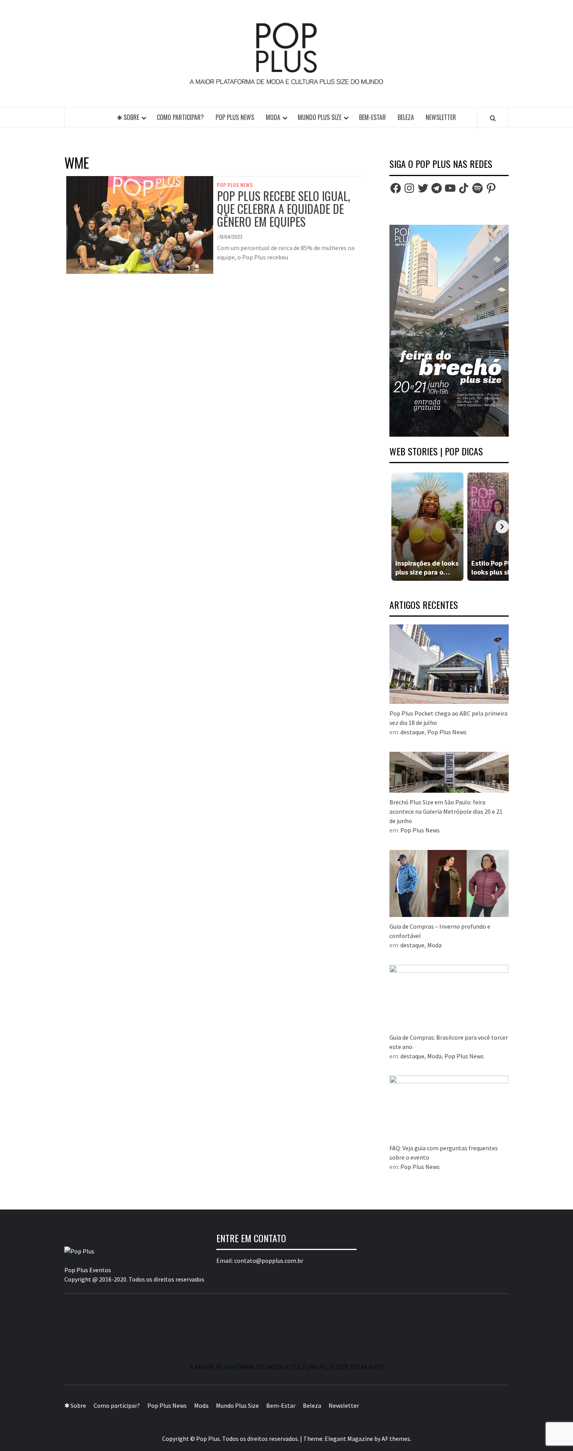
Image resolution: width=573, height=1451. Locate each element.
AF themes (396, 1438)
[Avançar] (502, 526)
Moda (273, 117)
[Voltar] (396, 526)
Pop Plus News (235, 117)
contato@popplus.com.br (268, 1260)
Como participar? (180, 117)
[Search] (493, 118)
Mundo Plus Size (319, 117)
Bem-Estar (372, 117)
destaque (412, 732)
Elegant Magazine (349, 1438)
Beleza (406, 117)
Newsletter (441, 117)
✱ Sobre (128, 117)
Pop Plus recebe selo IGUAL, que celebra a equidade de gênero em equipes (283, 208)
